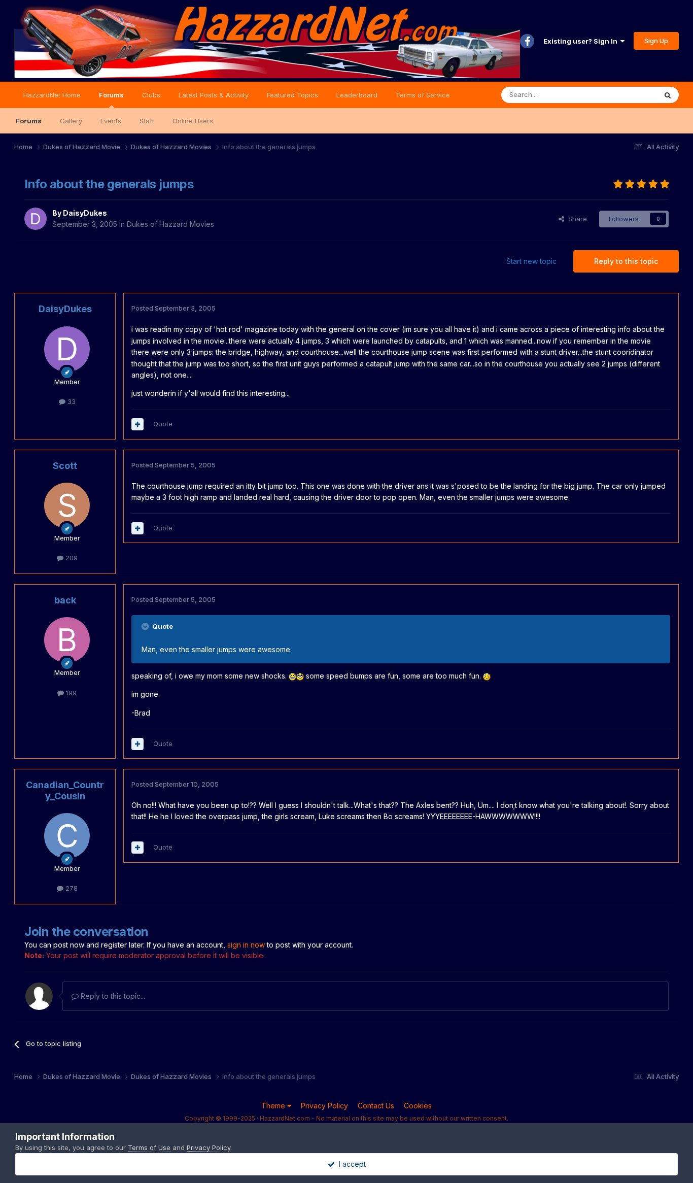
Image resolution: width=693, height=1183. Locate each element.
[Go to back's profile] (67, 640)
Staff (147, 121)
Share (575, 219)
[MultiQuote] (137, 424)
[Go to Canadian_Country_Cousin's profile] (67, 836)
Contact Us (376, 1105)
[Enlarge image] (292, 675)
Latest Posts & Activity (214, 95)
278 (70, 888)
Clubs (151, 95)
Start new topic (531, 261)
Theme (274, 1105)
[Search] (667, 95)
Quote (162, 424)
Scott (65, 465)
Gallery (71, 121)
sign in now (246, 944)
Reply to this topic (626, 261)
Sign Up (656, 41)
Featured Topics (292, 95)
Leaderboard (356, 95)
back (65, 600)
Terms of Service (423, 95)
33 (70, 401)
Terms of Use (149, 1147)
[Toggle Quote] (146, 626)
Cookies (418, 1105)
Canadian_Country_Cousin (65, 790)
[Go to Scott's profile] (67, 505)
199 (70, 693)
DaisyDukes (85, 213)
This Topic (627, 94)
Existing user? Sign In (581, 41)
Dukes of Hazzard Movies (170, 224)
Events (110, 121)
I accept (350, 1164)
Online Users (192, 121)
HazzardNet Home (52, 95)
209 (70, 558)
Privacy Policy (324, 1105)
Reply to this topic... (112, 996)
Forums (111, 95)
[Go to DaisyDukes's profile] (35, 219)
